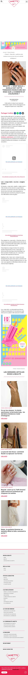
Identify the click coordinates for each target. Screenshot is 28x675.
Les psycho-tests (7, 582)
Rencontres (6, 595)
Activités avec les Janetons (10, 614)
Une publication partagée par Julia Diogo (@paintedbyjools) (14, 236)
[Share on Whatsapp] (17, 113)
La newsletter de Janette (9, 626)
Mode (3, 408)
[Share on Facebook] (15, 113)
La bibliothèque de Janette (10, 596)
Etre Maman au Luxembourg (10, 615)
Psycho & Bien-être (8, 575)
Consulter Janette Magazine (10, 634)
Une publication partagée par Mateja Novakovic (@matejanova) (14, 305)
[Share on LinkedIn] (20, 113)
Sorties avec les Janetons (9, 610)
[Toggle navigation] (26, 1)
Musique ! (6, 598)
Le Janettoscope (7, 584)
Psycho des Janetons (8, 612)
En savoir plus (16, 669)
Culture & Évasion (8, 589)
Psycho (5, 577)
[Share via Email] (23, 113)
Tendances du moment (9, 593)
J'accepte (4, 672)
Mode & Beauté (11, 52)
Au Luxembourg (7, 603)
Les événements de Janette (9, 623)
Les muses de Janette (8, 601)
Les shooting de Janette (9, 560)
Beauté (11, 487)
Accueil (4, 52)
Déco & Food (6, 566)
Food (5, 570)
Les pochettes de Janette (9, 625)
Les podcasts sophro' (8, 580)
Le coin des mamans (8, 608)
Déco (5, 568)
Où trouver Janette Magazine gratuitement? (14, 637)
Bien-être (6, 579)
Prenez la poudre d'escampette (11, 591)
